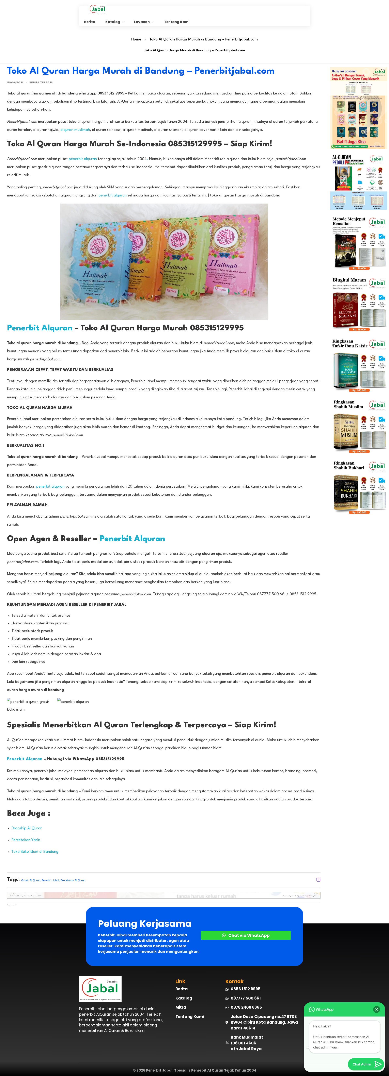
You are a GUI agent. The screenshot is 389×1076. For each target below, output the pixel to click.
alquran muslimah (75, 130)
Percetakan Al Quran (73, 880)
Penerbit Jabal (50, 880)
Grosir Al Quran (30, 880)
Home (136, 39)
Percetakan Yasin (26, 840)
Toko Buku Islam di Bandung (35, 852)
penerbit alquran (83, 159)
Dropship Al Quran (27, 828)
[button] (376, 1009)
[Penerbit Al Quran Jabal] (136, 9)
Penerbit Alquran (40, 328)
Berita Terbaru (41, 82)
